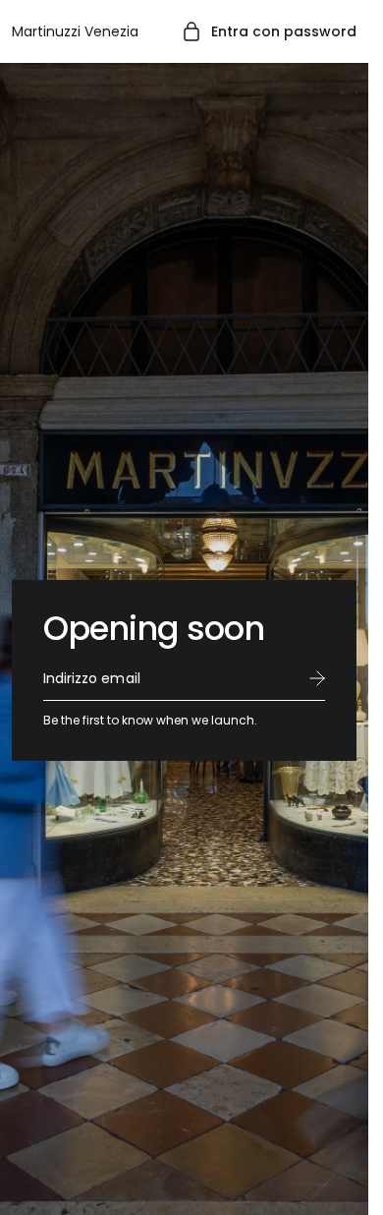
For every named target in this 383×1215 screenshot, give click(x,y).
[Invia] (317, 678)
